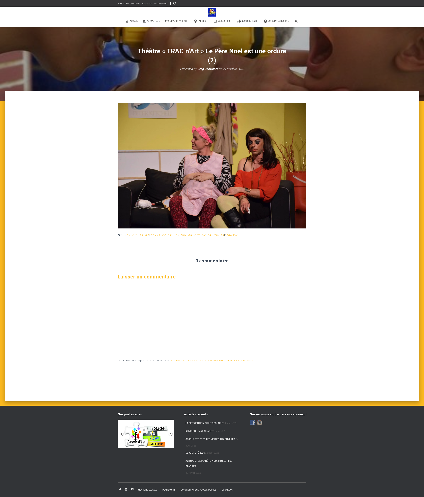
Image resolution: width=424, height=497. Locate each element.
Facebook (170, 4)
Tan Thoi (202, 21)
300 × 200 (144, 235)
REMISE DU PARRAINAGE (199, 431)
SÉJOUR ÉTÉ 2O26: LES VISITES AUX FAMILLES (210, 439)
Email (132, 489)
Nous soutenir (249, 21)
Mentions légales (147, 490)
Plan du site (168, 490)
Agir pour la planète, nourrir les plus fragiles (209, 464)
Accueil (134, 21)
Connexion (227, 490)
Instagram (174, 4)
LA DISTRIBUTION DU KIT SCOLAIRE (204, 423)
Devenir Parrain (178, 21)
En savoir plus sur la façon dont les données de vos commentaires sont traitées (211, 360)
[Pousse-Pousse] (212, 12)
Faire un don (123, 3)
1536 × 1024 (180, 235)
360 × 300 (219, 235)
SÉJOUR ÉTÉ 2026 (195, 452)
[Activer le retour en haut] (417, 490)
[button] (159, 21)
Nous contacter (160, 3)
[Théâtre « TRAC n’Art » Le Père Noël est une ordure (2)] (212, 165)
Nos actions (224, 21)
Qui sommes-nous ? (278, 21)
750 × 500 (155, 235)
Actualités (135, 3)
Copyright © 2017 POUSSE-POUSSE (198, 490)
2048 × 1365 (194, 235)
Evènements (147, 3)
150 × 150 (132, 235)
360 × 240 (207, 235)
